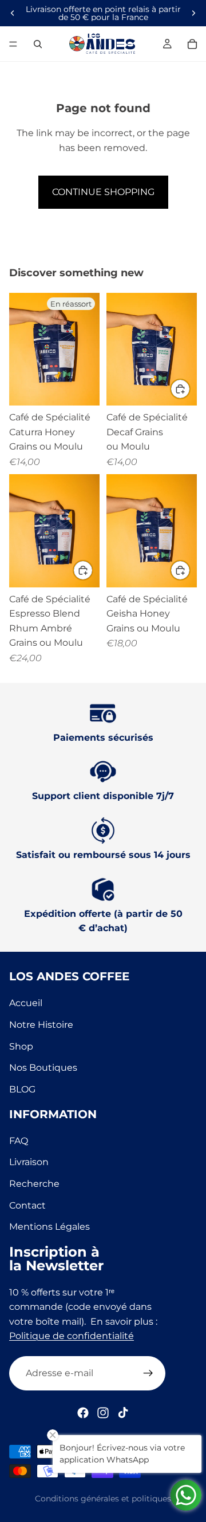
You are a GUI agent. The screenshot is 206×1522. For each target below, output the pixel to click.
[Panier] (192, 44)
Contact (27, 1204)
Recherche (34, 1183)
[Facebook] (83, 1413)
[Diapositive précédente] (12, 13)
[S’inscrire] (148, 1373)
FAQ (18, 1140)
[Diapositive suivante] (193, 13)
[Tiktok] (123, 1413)
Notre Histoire (41, 1024)
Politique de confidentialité (71, 1335)
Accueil (25, 1003)
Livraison (29, 1162)
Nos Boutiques (43, 1067)
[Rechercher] (37, 44)
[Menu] (13, 44)
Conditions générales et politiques (103, 1498)
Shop (21, 1045)
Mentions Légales (49, 1226)
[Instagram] (103, 1413)
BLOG (22, 1089)
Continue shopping (103, 191)
